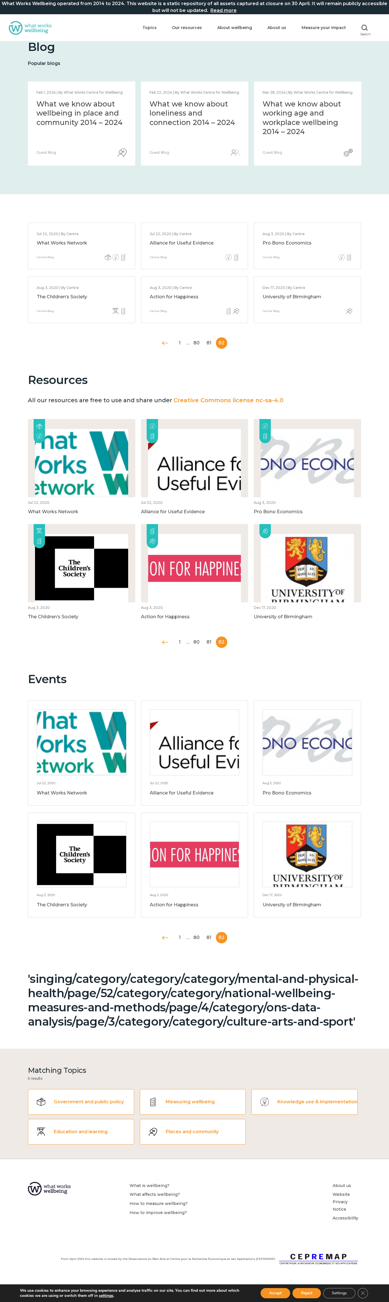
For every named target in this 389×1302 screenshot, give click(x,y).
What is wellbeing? (149, 1185)
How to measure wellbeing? (159, 1203)
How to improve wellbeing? (158, 1212)
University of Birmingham (292, 296)
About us (276, 27)
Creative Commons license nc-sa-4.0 (228, 400)
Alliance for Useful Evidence (182, 243)
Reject (306, 1293)
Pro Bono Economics (287, 243)
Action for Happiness (174, 296)
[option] (81, 124)
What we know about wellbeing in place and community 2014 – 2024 (79, 113)
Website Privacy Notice (341, 1201)
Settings (339, 1293)
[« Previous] (165, 343)
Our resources (187, 27)
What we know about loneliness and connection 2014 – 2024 (192, 113)
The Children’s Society (62, 296)
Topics (149, 27)
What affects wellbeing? (155, 1194)
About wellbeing (234, 27)
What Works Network (62, 243)
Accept (275, 1293)
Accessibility (345, 1218)
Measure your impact (324, 27)
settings (106, 1295)
